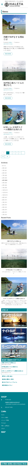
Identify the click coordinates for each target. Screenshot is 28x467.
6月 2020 (4, 178)
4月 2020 (4, 180)
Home (2, 414)
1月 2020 (4, 187)
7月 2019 (4, 202)
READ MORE (8, 53)
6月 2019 (4, 204)
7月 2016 (4, 214)
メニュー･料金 (5, 420)
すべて (4, 165)
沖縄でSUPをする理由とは (14, 38)
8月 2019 (4, 200)
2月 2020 (4, 185)
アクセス (3, 423)
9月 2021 (4, 168)
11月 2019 (4, 192)
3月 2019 (4, 212)
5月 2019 (4, 207)
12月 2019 (4, 190)
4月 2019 (4, 209)
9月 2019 (4, 197)
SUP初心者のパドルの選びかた (14, 84)
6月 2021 (4, 173)
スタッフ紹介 (4, 417)
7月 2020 (4, 175)
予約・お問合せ (5, 425)
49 (3, 156)
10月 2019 (4, 195)
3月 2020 (4, 182)
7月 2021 (4, 170)
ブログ (3, 428)
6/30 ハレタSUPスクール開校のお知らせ (13, 128)
